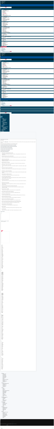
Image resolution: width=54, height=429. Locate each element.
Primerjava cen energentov (5, 379)
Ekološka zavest (4, 43)
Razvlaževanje (4, 397)
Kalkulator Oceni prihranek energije (7, 51)
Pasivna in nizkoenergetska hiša (6, 390)
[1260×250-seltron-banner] (18, 135)
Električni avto (4, 39)
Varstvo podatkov (13, 421)
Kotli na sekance (4, 12)
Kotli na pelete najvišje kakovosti (5, 151)
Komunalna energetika (5, 44)
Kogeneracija (4, 381)
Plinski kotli (4, 64)
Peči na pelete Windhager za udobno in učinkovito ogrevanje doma (9, 146)
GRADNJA (2, 26)
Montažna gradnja (5, 28)
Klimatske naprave (5, 128)
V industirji (4, 398)
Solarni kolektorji (4, 376)
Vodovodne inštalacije (5, 24)
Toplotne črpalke (4, 10)
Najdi (5, 59)
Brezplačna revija (3, 1)
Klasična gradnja (4, 29)
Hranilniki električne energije (4, 123)
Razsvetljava (4, 18)
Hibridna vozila (4, 409)
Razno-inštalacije (5, 78)
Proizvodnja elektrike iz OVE (6, 19)
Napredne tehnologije (5, 42)
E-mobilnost (3, 406)
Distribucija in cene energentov (6, 71)
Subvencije (2, 50)
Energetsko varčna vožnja (4, 38)
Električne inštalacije (5, 413)
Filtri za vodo (4, 37)
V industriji (4, 402)
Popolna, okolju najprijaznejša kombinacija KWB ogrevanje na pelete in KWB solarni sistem (11, 201)
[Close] (0, 113)
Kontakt (2, 3)
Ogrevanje (2, 9)
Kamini (3, 14)
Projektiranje (4, 416)
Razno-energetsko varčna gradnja (6, 32)
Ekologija (2, 41)
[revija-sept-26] (2, 237)
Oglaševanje (2, 2)
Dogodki (3, 45)
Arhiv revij (3, 131)
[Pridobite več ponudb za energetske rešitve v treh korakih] (2, 225)
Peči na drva (4, 11)
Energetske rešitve (5, 20)
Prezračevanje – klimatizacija (5, 126)
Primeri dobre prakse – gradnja (6, 27)
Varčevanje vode (3, 88)
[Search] (0, 6)
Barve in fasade (4, 30)
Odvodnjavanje (4, 25)
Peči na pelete (4, 120)
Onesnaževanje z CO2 (5, 407)
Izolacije (3, 389)
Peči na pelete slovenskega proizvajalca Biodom (6, 147)
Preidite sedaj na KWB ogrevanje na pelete (6, 196)
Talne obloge (4, 394)
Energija (2, 121)
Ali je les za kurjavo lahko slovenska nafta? (6, 176)
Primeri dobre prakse (5, 403)
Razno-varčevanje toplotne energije (7, 15)
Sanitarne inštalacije (5, 23)
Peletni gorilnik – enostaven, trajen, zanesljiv (6, 164)
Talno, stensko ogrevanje (5, 22)
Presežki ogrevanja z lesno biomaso (5, 182)
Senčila (3, 393)
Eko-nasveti (4, 95)
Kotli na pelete (4, 13)
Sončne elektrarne (5, 17)
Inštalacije (2, 21)
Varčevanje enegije (3, 139)
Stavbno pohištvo (4, 31)
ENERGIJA (2, 16)
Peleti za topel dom (4, 206)
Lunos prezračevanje (5, 34)
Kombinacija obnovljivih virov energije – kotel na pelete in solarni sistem (9, 185)
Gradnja (2, 387)
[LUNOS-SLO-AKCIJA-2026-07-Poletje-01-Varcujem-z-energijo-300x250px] (2, 216)
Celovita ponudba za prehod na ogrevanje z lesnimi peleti (8, 191)
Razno (3, 35)
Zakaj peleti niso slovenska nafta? (5, 179)
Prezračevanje (4, 33)
